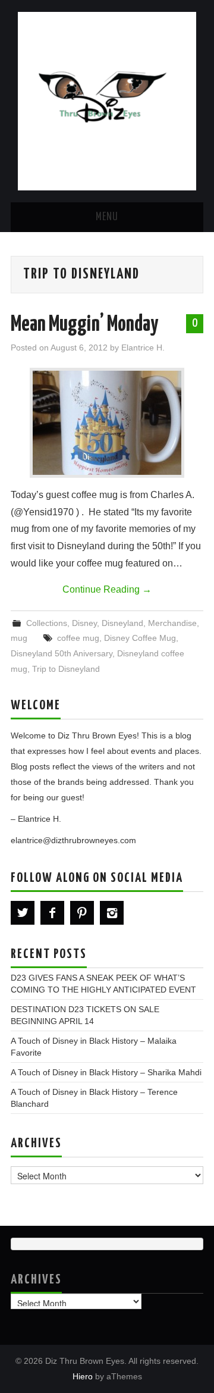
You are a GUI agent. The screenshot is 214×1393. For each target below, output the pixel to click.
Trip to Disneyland (66, 669)
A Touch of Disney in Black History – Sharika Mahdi (106, 1072)
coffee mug (78, 638)
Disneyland (122, 623)
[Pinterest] (82, 913)
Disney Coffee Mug (140, 638)
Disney (84, 623)
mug (19, 638)
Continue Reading (107, 589)
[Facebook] (52, 913)
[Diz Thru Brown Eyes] (107, 100)
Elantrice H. (143, 347)
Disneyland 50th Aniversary (61, 653)
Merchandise (172, 623)
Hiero (83, 1376)
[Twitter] (22, 913)
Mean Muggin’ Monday (84, 325)
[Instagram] (112, 913)
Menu (107, 217)
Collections (46, 623)
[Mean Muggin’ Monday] (107, 423)
